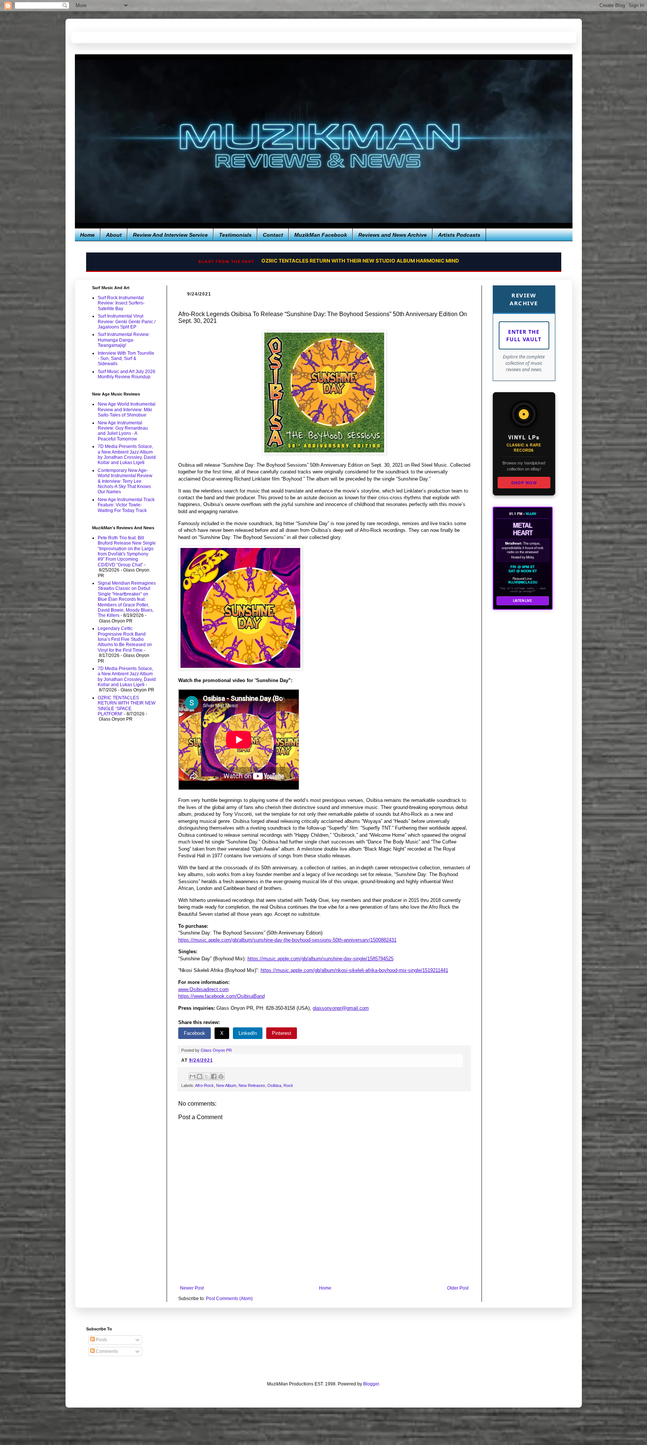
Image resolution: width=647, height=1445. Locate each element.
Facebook (194, 1033)
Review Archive (524, 299)
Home (87, 235)
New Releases (252, 1085)
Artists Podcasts (459, 235)
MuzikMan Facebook (320, 235)
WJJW (531, 513)
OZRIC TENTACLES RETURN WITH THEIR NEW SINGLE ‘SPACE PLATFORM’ (126, 706)
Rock (288, 1085)
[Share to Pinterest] (221, 1076)
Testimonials (235, 235)
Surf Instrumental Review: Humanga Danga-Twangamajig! (124, 340)
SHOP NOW (524, 482)
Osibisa (274, 1085)
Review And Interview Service (170, 235)
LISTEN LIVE (522, 600)
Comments (106, 1351)
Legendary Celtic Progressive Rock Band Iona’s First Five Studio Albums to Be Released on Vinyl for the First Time (125, 639)
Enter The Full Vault (523, 335)
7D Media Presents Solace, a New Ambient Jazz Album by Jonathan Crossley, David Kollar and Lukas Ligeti (127, 454)
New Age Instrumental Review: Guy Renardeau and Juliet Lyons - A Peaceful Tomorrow (123, 431)
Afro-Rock (204, 1085)
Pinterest (281, 1033)
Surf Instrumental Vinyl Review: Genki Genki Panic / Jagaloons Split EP (126, 321)
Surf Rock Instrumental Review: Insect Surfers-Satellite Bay (121, 303)
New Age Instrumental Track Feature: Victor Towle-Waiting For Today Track (126, 505)
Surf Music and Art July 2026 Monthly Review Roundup (126, 374)
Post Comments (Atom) (229, 1298)
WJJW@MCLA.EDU (522, 582)
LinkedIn (248, 1033)
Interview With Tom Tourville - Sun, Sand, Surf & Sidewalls (126, 359)
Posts (101, 1339)
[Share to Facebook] (214, 1076)
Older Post (457, 1288)
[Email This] (192, 1076)
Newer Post (192, 1288)
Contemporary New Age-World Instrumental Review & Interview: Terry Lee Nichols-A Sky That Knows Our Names (125, 481)
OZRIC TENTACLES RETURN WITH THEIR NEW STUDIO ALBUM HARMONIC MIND (354, 261)
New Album (226, 1085)
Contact (273, 235)
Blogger (371, 1384)
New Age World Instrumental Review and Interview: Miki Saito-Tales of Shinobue (126, 410)
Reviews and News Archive (392, 235)
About (114, 235)
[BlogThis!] (199, 1076)
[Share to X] (206, 1076)
